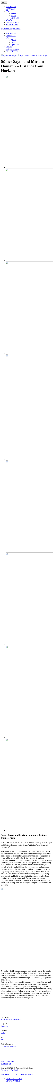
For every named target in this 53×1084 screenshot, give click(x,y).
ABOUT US (11, 7)
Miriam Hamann (6, 1019)
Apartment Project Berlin (10, 29)
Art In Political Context (9, 1046)
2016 (2, 1039)
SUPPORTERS (12, 24)
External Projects (12, 22)
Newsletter (5, 1070)
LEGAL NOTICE (13, 1081)
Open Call (15, 18)
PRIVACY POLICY (14, 1079)
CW (7, 11)
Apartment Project (41, 55)
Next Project (6, 1064)
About (13, 13)
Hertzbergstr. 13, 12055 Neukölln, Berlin (17, 1074)
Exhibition (4, 1026)
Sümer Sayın (17, 1019)
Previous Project (7, 1061)
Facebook (14, 1070)
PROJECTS (11, 9)
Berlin (3, 1033)
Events (13, 16)
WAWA (9, 20)
